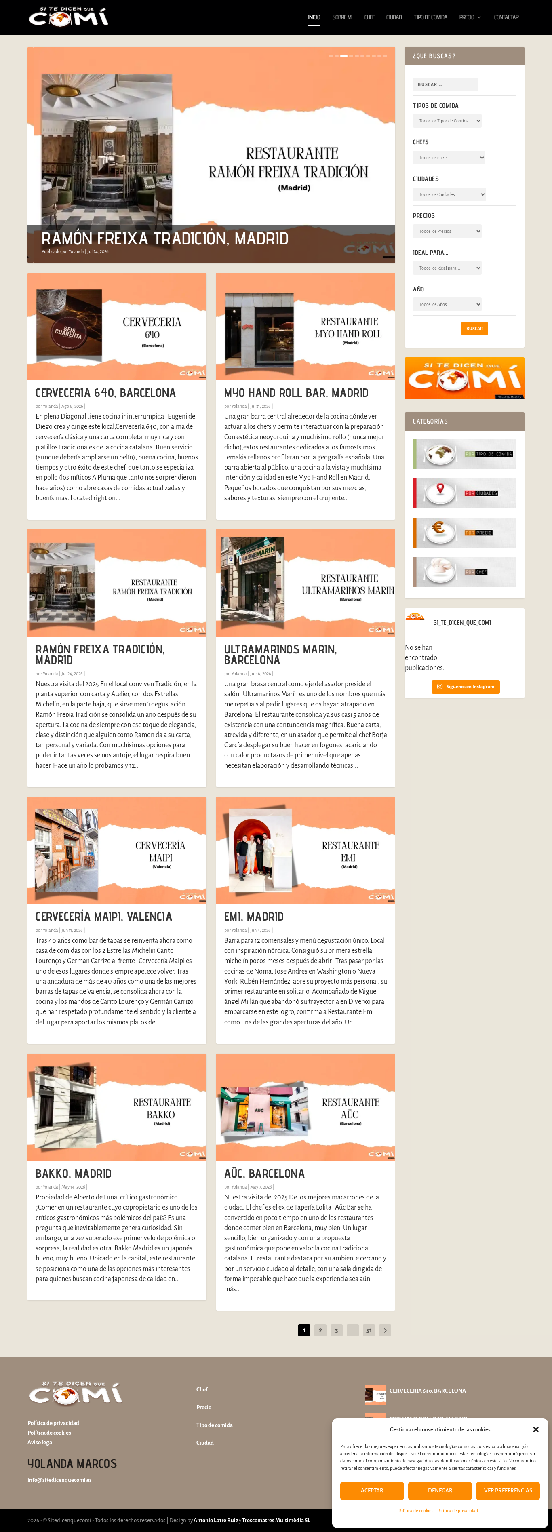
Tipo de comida (430, 17)
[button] (536, 1429)
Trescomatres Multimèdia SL (276, 1520)
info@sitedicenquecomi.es (59, 1480)
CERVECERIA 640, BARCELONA (106, 392)
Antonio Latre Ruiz (215, 1520)
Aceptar (372, 1491)
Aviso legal (40, 1442)
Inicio (314, 17)
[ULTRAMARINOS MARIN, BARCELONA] (305, 583)
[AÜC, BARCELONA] (305, 1107)
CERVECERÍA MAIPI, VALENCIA (104, 916)
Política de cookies (415, 1510)
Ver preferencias (508, 1491)
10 (385, 56)
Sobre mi (342, 17)
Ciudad (394, 17)
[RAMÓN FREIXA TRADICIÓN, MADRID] (116, 583)
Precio (466, 17)
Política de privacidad (457, 1510)
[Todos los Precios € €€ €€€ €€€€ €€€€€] (447, 231)
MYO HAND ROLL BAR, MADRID (296, 392)
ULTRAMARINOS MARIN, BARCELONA (280, 654)
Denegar (440, 1491)
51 (369, 1330)
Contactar (506, 17)
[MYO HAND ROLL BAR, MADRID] (305, 326)
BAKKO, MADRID (74, 1173)
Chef (369, 17)
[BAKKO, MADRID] (116, 1107)
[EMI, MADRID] (305, 850)
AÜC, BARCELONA (264, 1173)
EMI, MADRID (254, 916)
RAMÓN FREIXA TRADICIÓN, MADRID (159, 238)
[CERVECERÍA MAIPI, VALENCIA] (116, 850)
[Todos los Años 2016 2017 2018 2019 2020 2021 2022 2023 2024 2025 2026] (447, 304)
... (352, 1330)
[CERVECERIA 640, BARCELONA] (116, 326)
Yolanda (70, 251)
